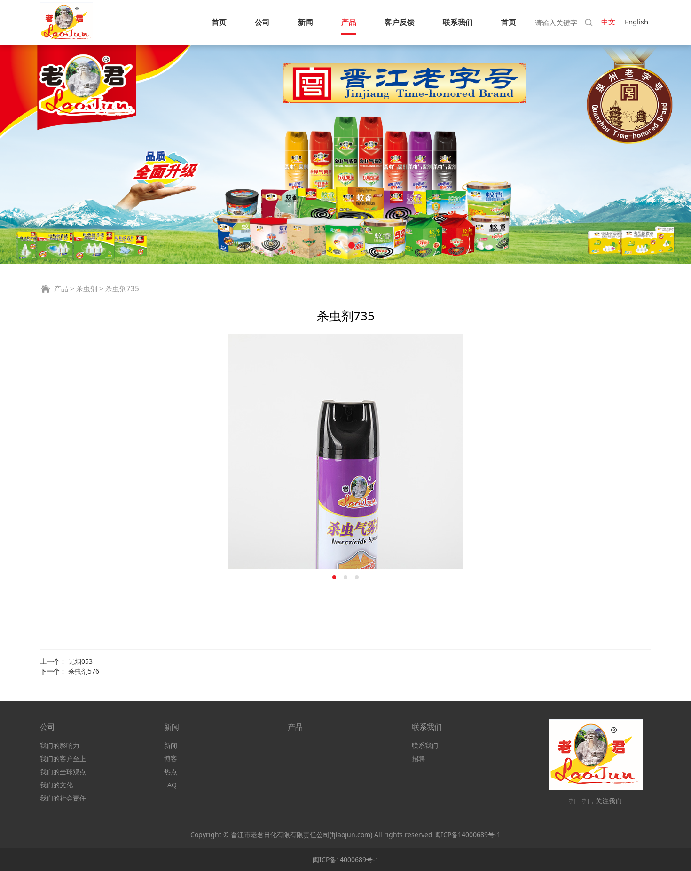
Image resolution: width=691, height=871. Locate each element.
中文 (608, 21)
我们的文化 (56, 784)
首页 (219, 22)
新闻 (305, 22)
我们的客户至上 (63, 758)
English (636, 21)
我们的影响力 (59, 745)
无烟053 (80, 661)
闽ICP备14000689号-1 (467, 834)
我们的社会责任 (63, 797)
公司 (262, 22)
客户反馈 (400, 22)
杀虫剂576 (83, 671)
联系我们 (458, 22)
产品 (348, 22)
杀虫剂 (86, 289)
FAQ (170, 784)
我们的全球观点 (63, 771)
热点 (170, 771)
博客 (170, 758)
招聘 (418, 758)
